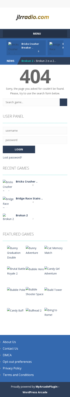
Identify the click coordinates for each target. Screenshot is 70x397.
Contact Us (10, 348)
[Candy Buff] (15, 310)
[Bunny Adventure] (35, 250)
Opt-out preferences (17, 362)
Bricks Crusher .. (27, 181)
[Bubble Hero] (35, 268)
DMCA (7, 355)
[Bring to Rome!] (53, 312)
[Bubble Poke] (16, 289)
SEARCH (35, 4)
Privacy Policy (12, 368)
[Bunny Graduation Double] (16, 252)
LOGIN (20, 4)
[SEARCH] (63, 102)
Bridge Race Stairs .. (29, 198)
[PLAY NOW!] (14, 51)
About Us (9, 342)
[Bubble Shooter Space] (35, 291)
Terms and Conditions (18, 375)
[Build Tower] (53, 289)
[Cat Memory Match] (53, 250)
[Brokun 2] (8, 217)
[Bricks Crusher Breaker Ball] (8, 189)
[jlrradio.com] (35, 16)
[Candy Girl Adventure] (53, 271)
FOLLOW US (50, 4)
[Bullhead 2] (33, 310)
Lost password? (12, 157)
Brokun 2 (27, 61)
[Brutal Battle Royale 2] (16, 271)
